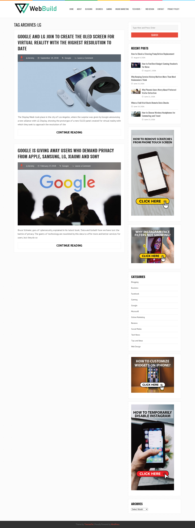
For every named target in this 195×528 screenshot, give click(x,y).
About (79, 9)
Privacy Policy (173, 9)
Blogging (88, 9)
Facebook (135, 294)
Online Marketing (122, 9)
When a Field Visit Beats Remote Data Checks (150, 102)
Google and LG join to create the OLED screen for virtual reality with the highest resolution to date (66, 42)
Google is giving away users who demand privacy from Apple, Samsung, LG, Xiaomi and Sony (66, 153)
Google (68, 58)
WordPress (115, 524)
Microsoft (135, 311)
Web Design (149, 9)
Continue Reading (77, 133)
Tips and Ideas (137, 341)
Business (99, 9)
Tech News (136, 9)
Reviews (134, 323)
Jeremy (31, 58)
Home (72, 9)
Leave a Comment (85, 58)
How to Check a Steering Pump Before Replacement (152, 53)
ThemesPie (88, 524)
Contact (160, 9)
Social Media (136, 329)
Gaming (109, 9)
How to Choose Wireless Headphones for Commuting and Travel (158, 114)
